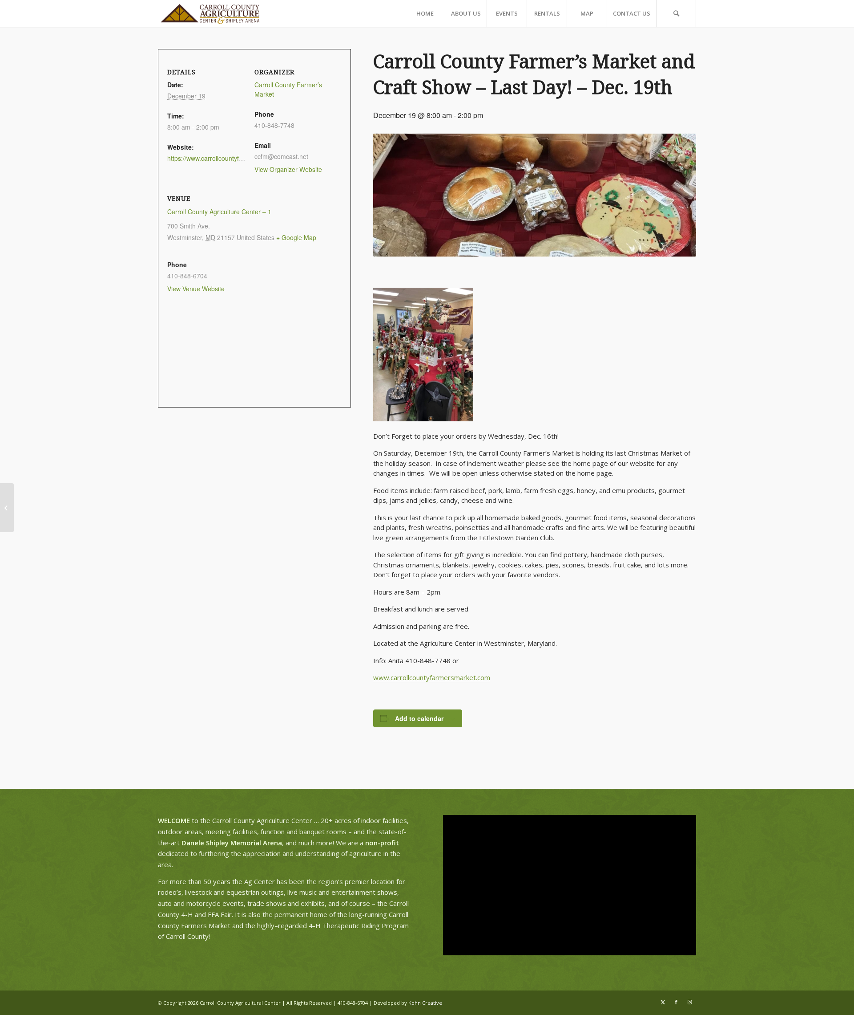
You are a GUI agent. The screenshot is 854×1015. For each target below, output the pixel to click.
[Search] (676, 13)
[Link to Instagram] (689, 1002)
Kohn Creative (425, 1002)
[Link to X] (662, 1002)
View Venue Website (196, 288)
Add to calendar (419, 718)
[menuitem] (425, 13)
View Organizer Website (288, 169)
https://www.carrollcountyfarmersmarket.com (229, 158)
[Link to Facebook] (676, 1002)
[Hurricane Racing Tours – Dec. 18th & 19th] (7, 507)
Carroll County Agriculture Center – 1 (219, 211)
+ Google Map (296, 237)
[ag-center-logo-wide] (210, 13)
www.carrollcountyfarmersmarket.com (431, 677)
